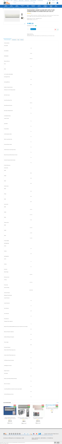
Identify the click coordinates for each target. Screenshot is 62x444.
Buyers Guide (27, 0)
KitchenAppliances (17, 6)
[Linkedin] (13, 434)
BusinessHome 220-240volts (45, 6)
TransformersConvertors (33, 6)
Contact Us (15, 0)
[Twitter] (11, 434)
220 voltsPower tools (39, 6)
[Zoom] (24, 23)
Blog (11, 0)
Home (4, 0)
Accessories (14, 39)
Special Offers (21, 0)
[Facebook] (9, 434)
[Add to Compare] (58, 29)
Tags (18, 39)
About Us (8, 0)
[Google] (15, 434)
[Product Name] (10, 410)
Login (57, 0)
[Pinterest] (17, 434)
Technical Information (7, 39)
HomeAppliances (11, 6)
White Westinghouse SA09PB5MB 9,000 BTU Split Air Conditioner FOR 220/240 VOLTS (52, 408)
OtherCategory (56, 6)
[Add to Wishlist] (55, 29)
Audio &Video (28, 6)
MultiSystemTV (22, 6)
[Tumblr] (19, 434)
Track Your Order (33, 0)
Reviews (22, 39)
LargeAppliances (5, 6)
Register (53, 0)
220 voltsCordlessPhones (51, 6)
